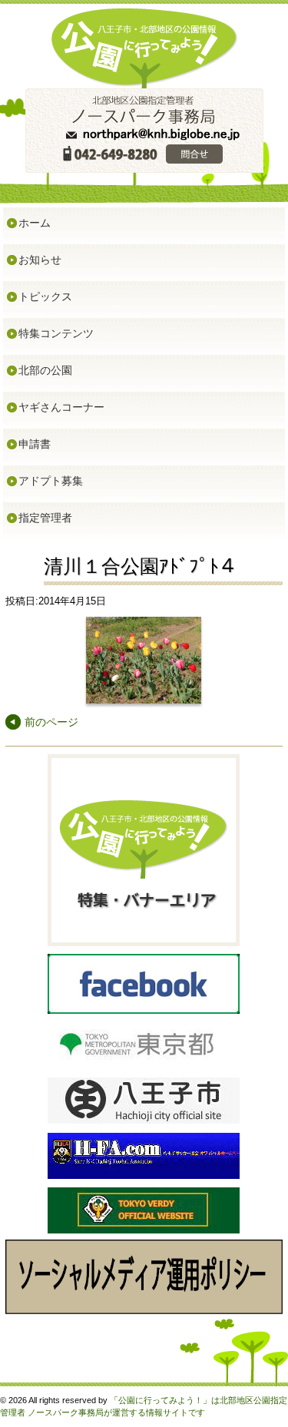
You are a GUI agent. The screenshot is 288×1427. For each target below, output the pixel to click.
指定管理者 (45, 518)
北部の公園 (45, 370)
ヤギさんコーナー (61, 407)
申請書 (34, 444)
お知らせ (39, 259)
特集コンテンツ (56, 333)
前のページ (51, 722)
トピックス (45, 296)
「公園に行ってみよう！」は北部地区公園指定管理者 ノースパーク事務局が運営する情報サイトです (143, 1407)
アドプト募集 (50, 481)
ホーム (34, 223)
